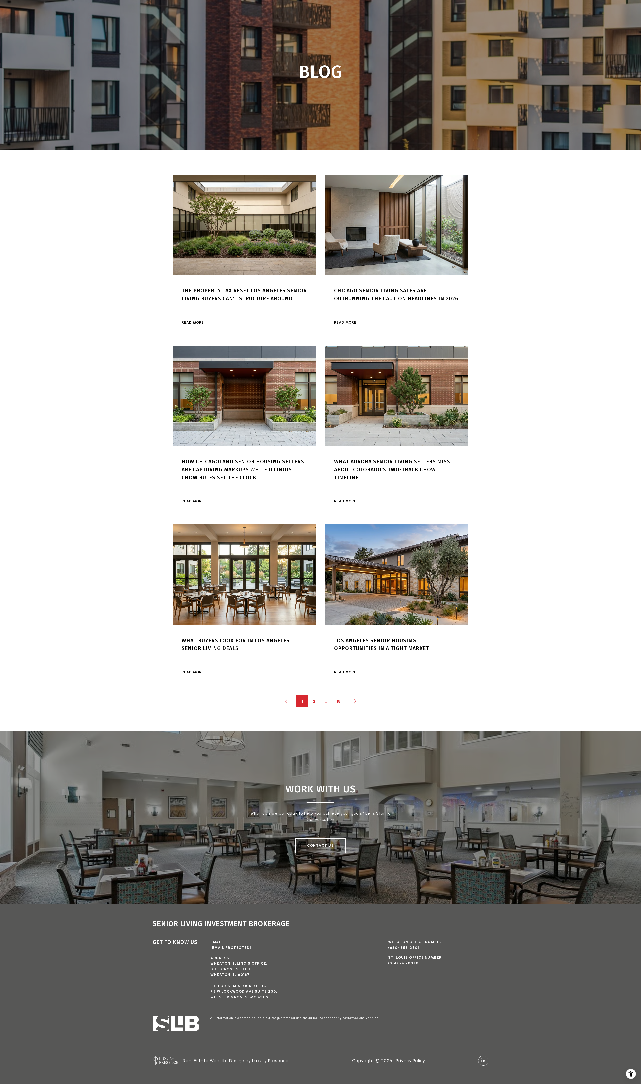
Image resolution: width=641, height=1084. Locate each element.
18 (339, 701)
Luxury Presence (270, 1060)
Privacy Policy (410, 1060)
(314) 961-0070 (403, 963)
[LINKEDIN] (483, 1061)
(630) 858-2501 (403, 948)
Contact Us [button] (320, 845)
